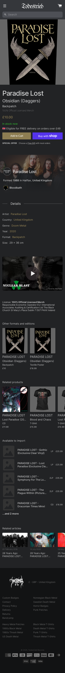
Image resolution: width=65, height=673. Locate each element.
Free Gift (31, 143)
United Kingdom (42, 180)
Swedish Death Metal (44, 602)
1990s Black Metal (11, 628)
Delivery (6, 609)
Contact (6, 602)
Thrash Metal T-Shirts (44, 636)
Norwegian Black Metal (45, 597)
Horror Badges (40, 605)
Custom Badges (10, 597)
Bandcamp (8, 618)
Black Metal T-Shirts (43, 624)
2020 (13, 231)
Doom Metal (19, 225)
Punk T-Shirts (40, 632)
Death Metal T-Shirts (43, 628)
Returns (6, 614)
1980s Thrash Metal (12, 632)
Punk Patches (40, 609)
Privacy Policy (9, 605)
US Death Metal (10, 636)
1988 (16, 180)
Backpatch (18, 237)
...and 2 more (10, 513)
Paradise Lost (19, 214)
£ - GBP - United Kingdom (42, 582)
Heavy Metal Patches (13, 624)
